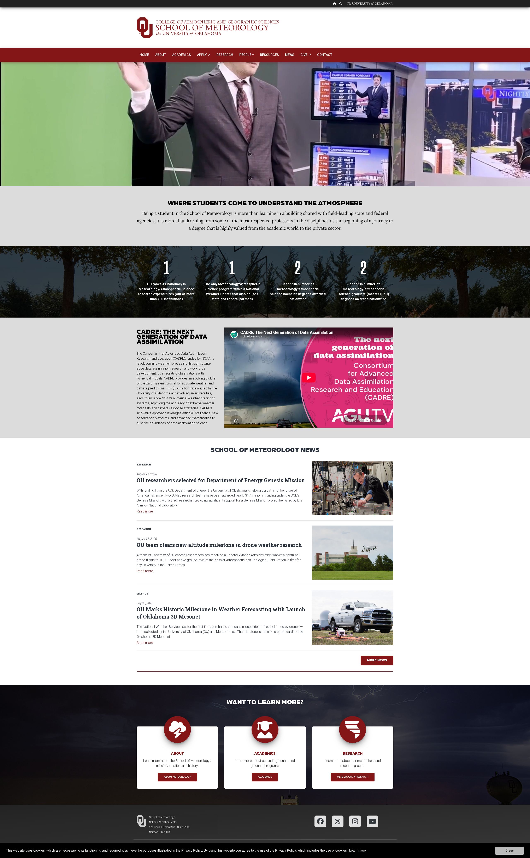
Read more (145, 511)
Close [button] (510, 850)
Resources (269, 55)
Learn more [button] (357, 850)
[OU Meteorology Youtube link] (372, 821)
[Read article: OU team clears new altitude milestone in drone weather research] (352, 553)
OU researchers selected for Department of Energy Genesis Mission (221, 480)
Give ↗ (305, 55)
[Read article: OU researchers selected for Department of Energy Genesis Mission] (352, 488)
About (160, 55)
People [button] (245, 55)
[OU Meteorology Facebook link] (320, 821)
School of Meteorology (162, 817)
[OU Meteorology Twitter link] (337, 821)
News (289, 55)
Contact (324, 55)
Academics (181, 55)
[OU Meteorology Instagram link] (355, 821)
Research (225, 55)
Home (144, 55)
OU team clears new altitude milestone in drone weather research (219, 544)
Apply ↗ (203, 55)
